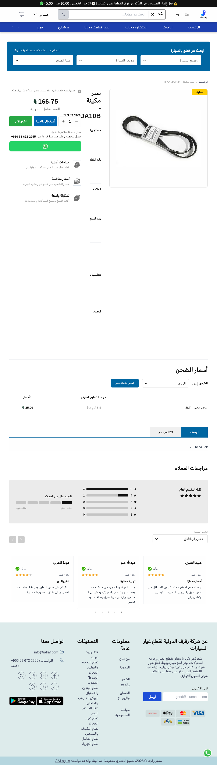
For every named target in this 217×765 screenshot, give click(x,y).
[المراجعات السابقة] (12, 539)
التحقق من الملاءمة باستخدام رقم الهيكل (36, 50)
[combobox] (185, 383)
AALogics (62, 761)
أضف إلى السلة (45, 121)
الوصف (194, 432)
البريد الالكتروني (200, 688)
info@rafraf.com (46, 652)
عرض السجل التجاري (194, 676)
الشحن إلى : (200, 383)
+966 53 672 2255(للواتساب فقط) (32, 663)
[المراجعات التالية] (21, 539)
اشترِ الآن (20, 121)
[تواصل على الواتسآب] (208, 756)
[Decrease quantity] (76, 121)
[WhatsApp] (45, 146)
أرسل (152, 696)
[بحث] (63, 14)
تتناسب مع (166, 432)
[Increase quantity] (63, 121)
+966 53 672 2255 (23, 136)
